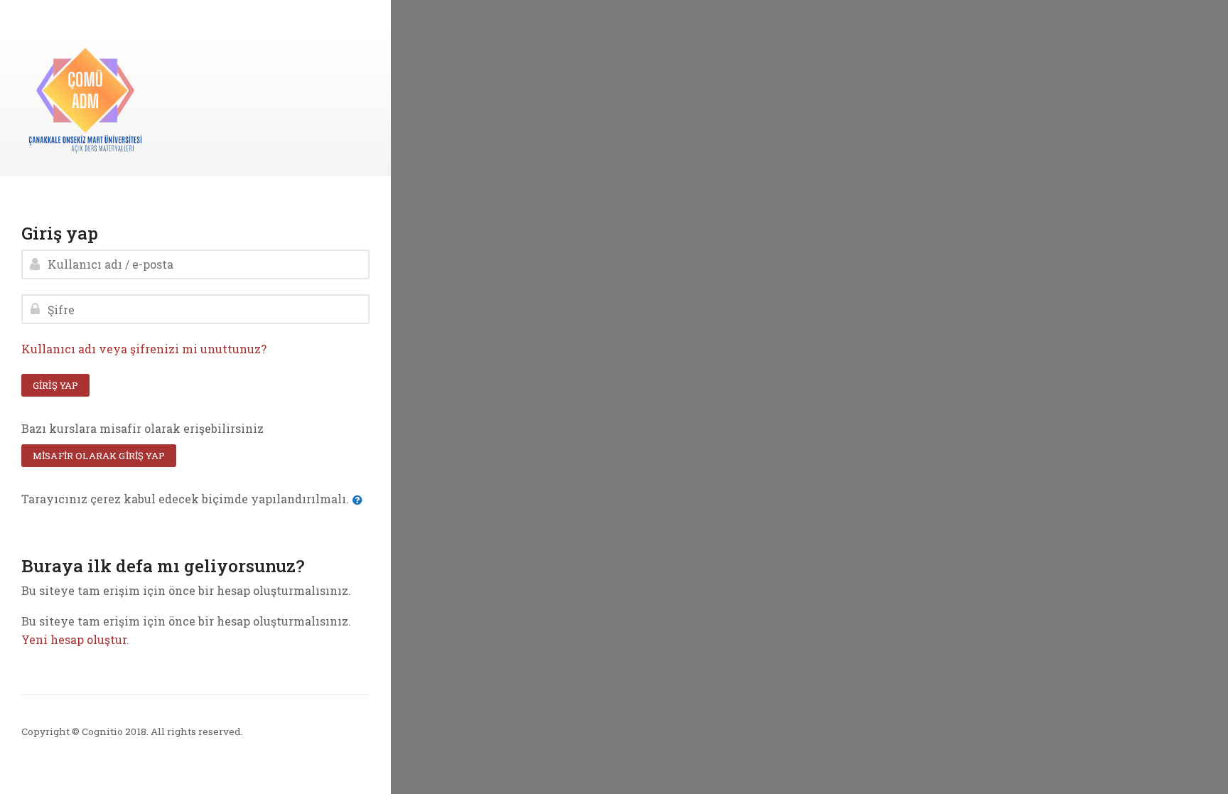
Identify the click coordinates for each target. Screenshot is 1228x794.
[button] (360, 500)
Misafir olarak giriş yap (99, 455)
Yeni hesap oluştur (73, 639)
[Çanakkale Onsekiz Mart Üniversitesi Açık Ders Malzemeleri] (85, 100)
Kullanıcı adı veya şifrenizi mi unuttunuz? (143, 348)
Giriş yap (55, 385)
